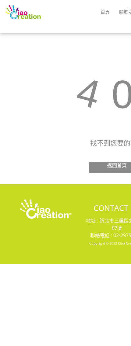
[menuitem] (105, 11)
